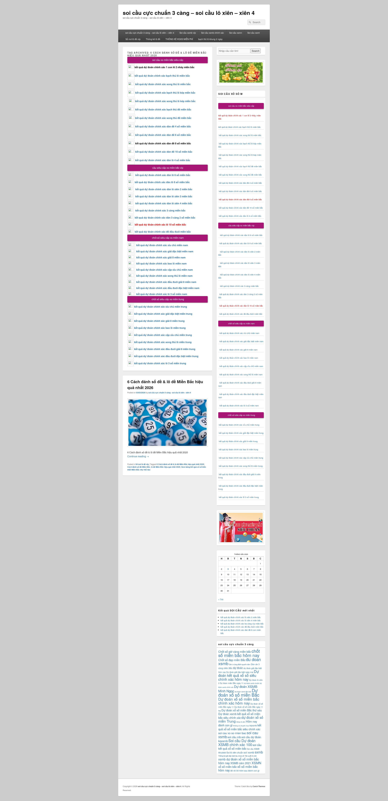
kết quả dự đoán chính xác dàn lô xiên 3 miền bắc (163, 196)
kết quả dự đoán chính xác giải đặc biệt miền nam (164, 251)
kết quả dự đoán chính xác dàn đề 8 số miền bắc (163, 143)
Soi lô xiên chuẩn (234, 752)
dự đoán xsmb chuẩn (251, 683)
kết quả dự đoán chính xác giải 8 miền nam (161, 257)
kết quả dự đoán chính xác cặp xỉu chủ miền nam (164, 269)
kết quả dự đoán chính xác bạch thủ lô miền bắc (162, 75)
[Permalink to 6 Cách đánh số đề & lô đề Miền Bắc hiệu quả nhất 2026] (167, 448)
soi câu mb (234, 737)
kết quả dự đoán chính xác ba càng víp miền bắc (242, 623)
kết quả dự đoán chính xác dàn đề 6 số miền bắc (163, 135)
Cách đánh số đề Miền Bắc (138, 467)
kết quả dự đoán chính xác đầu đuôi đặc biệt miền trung (166, 356)
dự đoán (238, 668)
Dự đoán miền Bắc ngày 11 (231, 683)
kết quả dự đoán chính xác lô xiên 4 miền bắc (241, 620)
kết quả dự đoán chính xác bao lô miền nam (161, 263)
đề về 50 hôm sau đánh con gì (244, 770)
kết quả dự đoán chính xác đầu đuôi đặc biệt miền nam (167, 288)
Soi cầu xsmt (253, 32)
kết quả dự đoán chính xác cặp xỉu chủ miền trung (163, 335)
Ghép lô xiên (240, 722)
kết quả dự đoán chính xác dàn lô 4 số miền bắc (162, 160)
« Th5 (220, 599)
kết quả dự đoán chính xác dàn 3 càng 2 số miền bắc (164, 217)
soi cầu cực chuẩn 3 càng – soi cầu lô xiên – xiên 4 (189, 13)
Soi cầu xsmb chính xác (212, 32)
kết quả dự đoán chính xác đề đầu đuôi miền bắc (162, 231)
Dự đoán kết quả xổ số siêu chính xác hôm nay (238, 675)
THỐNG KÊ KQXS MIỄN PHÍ (179, 39)
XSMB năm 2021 (240, 763)
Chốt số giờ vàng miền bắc (234, 651)
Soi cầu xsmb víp (187, 32)
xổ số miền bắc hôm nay (238, 768)
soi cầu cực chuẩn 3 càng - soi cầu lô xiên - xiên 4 (169, 392)
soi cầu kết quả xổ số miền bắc (239, 746)
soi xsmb (249, 752)
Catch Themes (259, 786)
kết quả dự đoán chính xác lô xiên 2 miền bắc (241, 617)
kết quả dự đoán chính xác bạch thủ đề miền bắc (163, 109)
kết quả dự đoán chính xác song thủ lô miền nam (164, 275)
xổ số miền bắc (227, 767)
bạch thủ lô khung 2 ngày (210, 39)
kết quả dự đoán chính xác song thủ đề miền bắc (163, 118)
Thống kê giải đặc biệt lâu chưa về (231, 756)
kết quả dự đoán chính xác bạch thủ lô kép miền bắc (165, 92)
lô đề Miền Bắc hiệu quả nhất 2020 (165, 467)
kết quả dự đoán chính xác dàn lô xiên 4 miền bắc (163, 203)
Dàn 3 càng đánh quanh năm (239, 664)
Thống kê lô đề (153, 39)
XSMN (256, 762)
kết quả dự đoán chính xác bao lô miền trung (160, 328)
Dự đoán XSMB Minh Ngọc (237, 688)
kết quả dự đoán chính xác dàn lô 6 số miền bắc (162, 175)
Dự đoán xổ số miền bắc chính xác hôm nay (238, 701)
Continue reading (138, 456)
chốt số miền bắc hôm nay (239, 653)
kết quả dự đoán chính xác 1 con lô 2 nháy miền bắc (164, 67)
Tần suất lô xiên (251, 756)
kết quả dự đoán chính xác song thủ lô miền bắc (163, 84)
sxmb (259, 752)
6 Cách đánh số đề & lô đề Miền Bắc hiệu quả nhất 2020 (180, 464)
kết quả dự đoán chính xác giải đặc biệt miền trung (163, 313)
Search (255, 51)
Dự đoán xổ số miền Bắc (238, 692)
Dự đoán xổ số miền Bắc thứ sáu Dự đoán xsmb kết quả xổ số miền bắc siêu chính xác (240, 714)
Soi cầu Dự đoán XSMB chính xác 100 (236, 742)
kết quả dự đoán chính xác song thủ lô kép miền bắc (165, 101)
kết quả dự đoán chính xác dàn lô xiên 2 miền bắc (163, 189)
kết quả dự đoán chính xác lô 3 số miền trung (160, 363)
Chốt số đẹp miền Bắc (231, 660)
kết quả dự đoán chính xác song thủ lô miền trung (163, 342)
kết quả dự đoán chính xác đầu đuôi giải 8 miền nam (166, 282)
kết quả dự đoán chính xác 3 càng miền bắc (160, 210)
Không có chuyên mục (241, 726)
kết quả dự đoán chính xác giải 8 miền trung (159, 321)
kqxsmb (253, 725)
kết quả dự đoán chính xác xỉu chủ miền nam (162, 245)
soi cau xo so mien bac (232, 733)
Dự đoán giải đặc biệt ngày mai (239, 672)
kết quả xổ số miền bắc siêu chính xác (239, 727)
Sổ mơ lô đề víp (132, 39)
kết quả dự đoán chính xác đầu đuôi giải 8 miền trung (164, 349)
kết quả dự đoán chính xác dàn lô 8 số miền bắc (162, 182)
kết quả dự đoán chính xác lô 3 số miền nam (161, 294)
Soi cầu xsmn (235, 32)
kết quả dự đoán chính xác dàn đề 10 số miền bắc (163, 151)
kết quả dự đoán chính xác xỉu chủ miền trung (160, 306)
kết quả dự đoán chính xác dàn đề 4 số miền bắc (163, 126)
